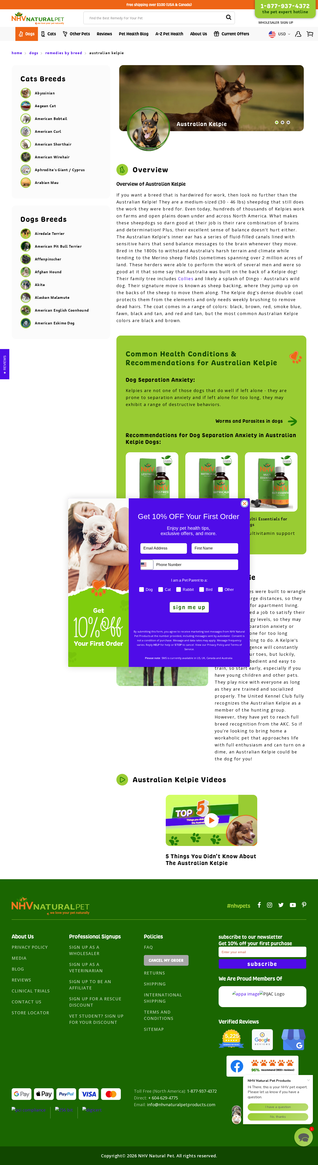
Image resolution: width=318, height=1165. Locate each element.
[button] (303, 1137)
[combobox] (147, 565)
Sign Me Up (189, 607)
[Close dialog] (244, 503)
